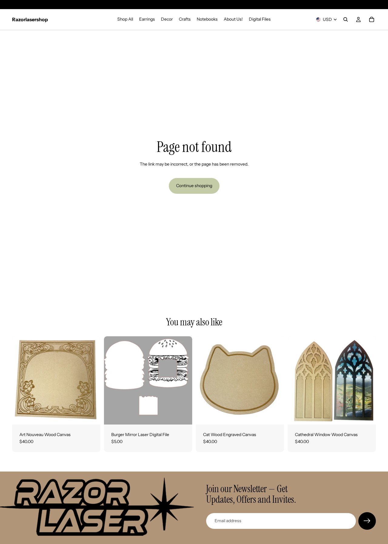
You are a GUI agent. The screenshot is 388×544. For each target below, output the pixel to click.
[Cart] (371, 19)
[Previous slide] (113, 380)
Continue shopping (194, 185)
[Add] (90, 415)
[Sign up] (367, 521)
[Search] (345, 19)
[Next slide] (183, 380)
